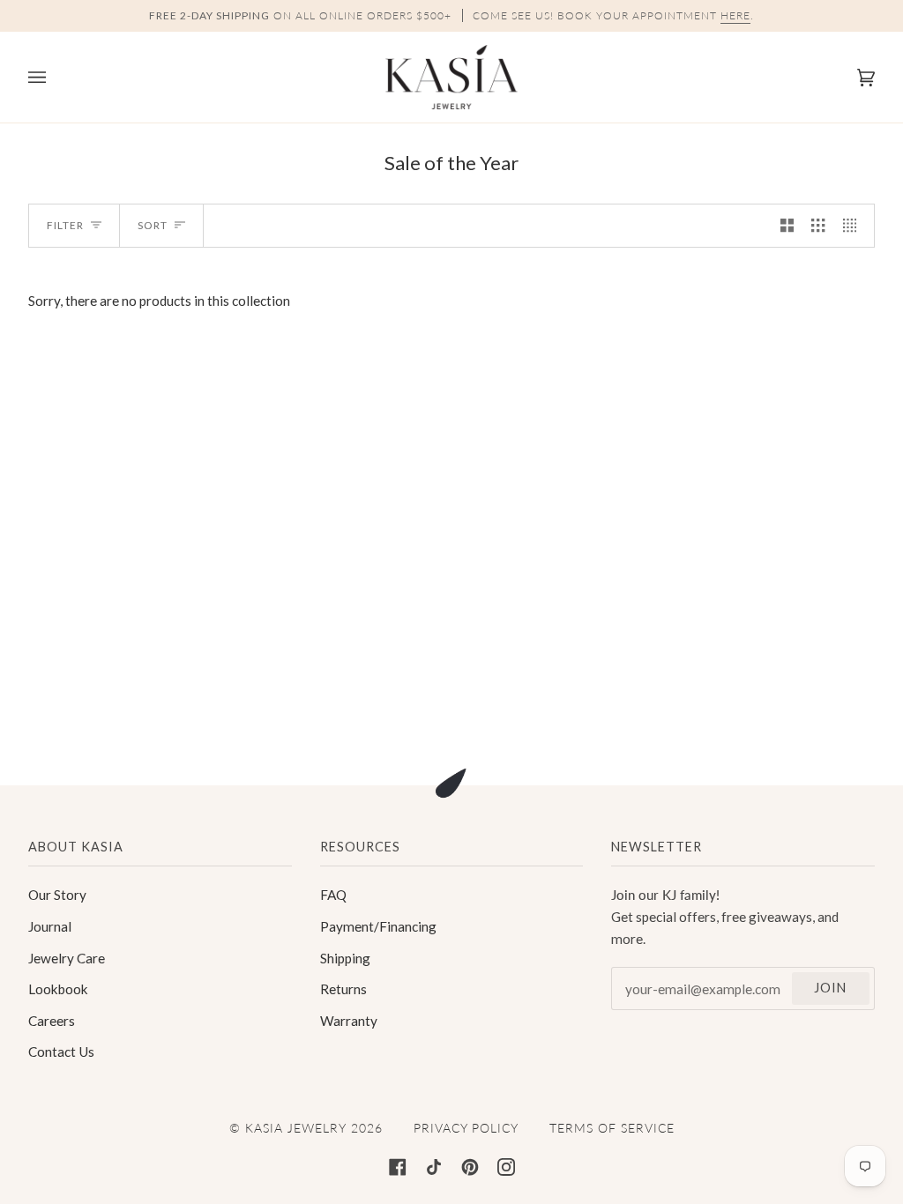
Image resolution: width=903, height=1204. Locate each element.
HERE (735, 15)
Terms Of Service (612, 1127)
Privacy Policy (466, 1127)
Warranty (348, 1021)
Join (830, 987)
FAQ (333, 895)
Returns (343, 989)
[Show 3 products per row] (817, 226)
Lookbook (58, 989)
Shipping (345, 958)
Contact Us (61, 1051)
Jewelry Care (66, 958)
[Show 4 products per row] (854, 226)
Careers (51, 1021)
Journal (49, 926)
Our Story (57, 895)
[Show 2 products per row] (787, 226)
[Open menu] (54, 77)
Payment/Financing (378, 926)
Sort (153, 225)
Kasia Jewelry (296, 1127)
